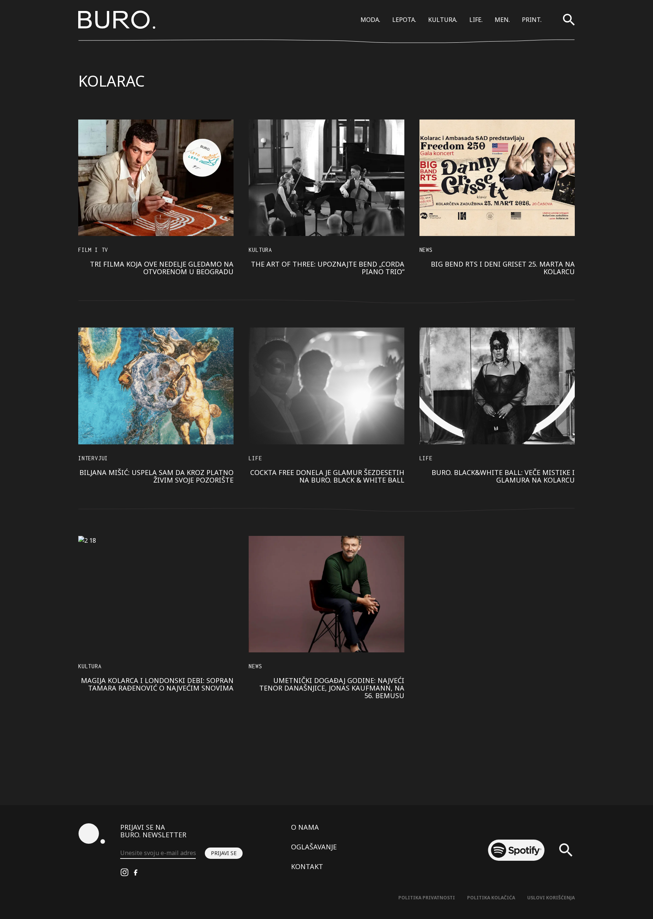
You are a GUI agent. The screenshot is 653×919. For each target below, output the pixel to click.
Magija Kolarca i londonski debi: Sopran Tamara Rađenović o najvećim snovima (157, 684)
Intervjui (93, 458)
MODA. (370, 20)
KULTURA (260, 250)
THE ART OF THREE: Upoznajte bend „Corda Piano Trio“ (327, 267)
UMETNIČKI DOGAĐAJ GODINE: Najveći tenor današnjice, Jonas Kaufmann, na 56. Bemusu (331, 688)
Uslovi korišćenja (551, 897)
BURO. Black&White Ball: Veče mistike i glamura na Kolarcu (503, 476)
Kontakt (307, 866)
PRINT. (532, 20)
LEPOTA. (404, 20)
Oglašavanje (314, 846)
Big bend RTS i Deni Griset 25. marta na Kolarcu (503, 267)
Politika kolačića (491, 897)
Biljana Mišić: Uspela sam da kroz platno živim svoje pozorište (156, 476)
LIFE (255, 458)
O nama (305, 827)
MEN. (502, 20)
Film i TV (93, 250)
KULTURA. (442, 20)
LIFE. (476, 20)
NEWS (426, 250)
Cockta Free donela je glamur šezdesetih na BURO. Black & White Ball (327, 476)
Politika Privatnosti (426, 897)
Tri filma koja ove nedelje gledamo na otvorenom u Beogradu (162, 267)
